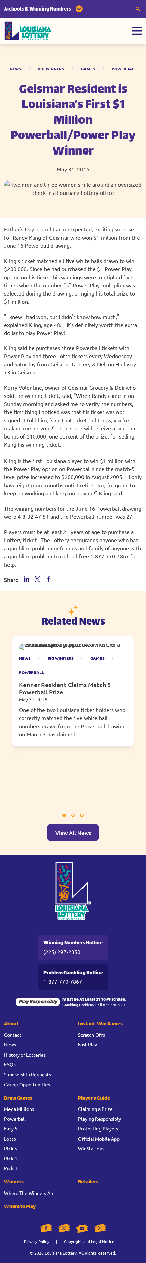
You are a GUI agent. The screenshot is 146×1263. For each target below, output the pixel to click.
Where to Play (20, 1207)
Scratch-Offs (91, 1035)
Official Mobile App (99, 1139)
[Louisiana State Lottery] (28, 31)
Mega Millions (19, 1109)
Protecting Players (98, 1128)
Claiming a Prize (95, 1109)
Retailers (88, 1182)
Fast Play (87, 1044)
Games (88, 69)
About (11, 1024)
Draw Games (18, 1098)
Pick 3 (10, 1168)
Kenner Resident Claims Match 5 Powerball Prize (65, 688)
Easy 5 (10, 1128)
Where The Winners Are (29, 1193)
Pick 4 (10, 1158)
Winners (14, 1182)
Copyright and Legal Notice (89, 1241)
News (15, 69)
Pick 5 (10, 1148)
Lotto (10, 1139)
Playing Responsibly (99, 1119)
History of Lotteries (25, 1055)
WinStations (91, 1148)
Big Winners (51, 69)
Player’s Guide (94, 1098)
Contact (12, 1035)
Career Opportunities (27, 1084)
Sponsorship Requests (27, 1074)
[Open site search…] (138, 9)
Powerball (124, 69)
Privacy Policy (36, 1241)
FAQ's (10, 1064)
